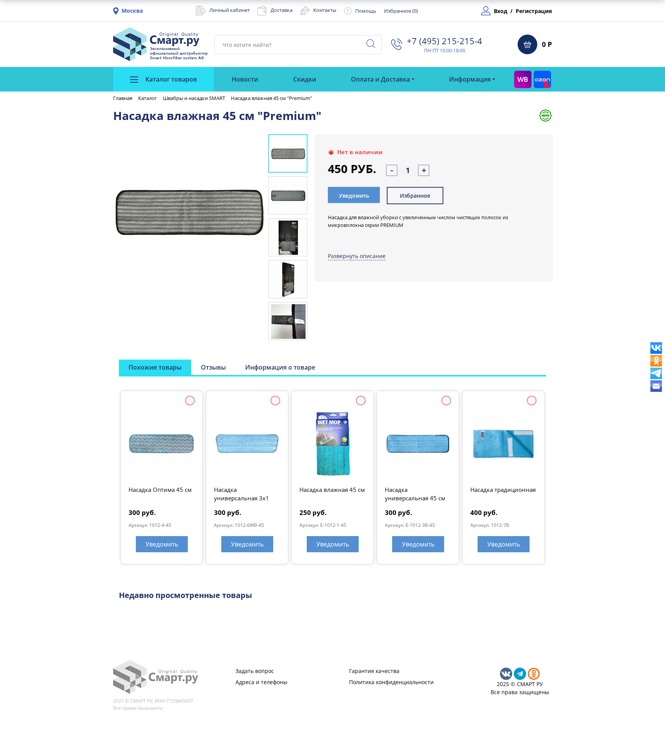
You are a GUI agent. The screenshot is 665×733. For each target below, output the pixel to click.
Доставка (281, 10)
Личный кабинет (229, 10)
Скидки (304, 79)
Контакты (324, 10)
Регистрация (534, 11)
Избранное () (401, 10)
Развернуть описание (357, 256)
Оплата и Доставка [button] (380, 79)
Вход (500, 11)
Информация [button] (470, 79)
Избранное (415, 195)
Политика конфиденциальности (391, 682)
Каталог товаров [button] (170, 79)
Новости (245, 79)
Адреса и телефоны (261, 682)
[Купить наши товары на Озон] (542, 79)
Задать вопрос (255, 671)
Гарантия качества (374, 671)
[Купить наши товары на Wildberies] (522, 79)
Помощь (365, 10)
